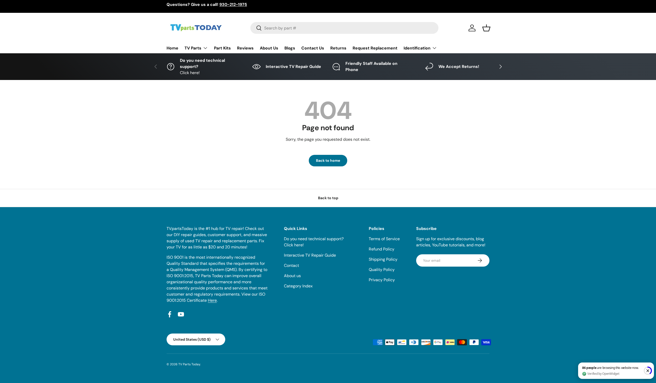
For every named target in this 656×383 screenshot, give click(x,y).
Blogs (289, 48)
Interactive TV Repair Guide (310, 255)
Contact (291, 265)
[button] (486, 28)
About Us (269, 48)
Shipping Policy (383, 259)
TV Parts (192, 48)
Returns (338, 48)
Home (172, 48)
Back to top (328, 198)
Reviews (245, 48)
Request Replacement (375, 48)
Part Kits (222, 48)
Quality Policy (382, 269)
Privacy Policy (382, 280)
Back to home (328, 160)
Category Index (298, 286)
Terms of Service (384, 238)
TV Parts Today (189, 364)
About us (292, 275)
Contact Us (312, 48)
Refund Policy (381, 249)
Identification (417, 48)
